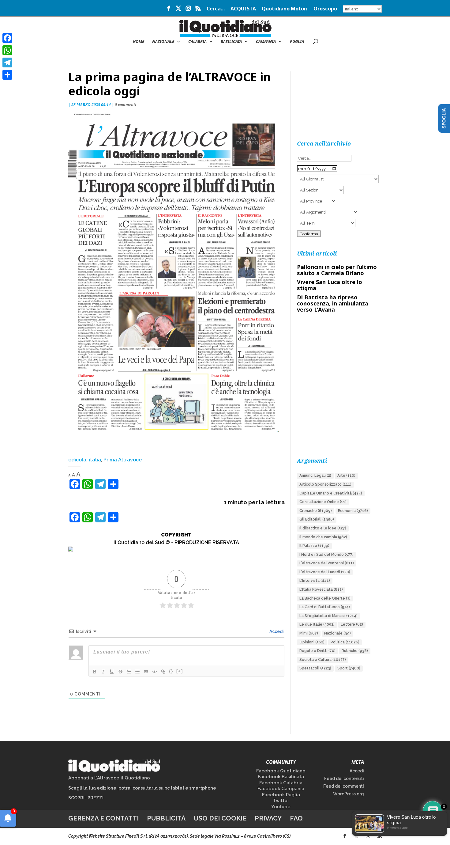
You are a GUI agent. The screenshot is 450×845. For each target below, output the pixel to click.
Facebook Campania (280, 788)
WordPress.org (348, 793)
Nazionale (337, 633)
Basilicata (231, 41)
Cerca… (216, 9)
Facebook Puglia (281, 795)
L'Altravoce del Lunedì (324, 572)
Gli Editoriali (316, 519)
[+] (179, 671)
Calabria (197, 41)
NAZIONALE (163, 41)
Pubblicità (166, 818)
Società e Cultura (322, 659)
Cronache (315, 511)
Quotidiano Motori (285, 9)
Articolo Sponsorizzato (325, 484)
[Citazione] (146, 671)
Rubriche (355, 651)
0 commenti (125, 104)
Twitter (281, 800)
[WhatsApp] (7, 50)
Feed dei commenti (343, 786)
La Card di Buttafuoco (324, 607)
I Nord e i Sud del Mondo (326, 554)
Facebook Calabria (280, 783)
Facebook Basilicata (281, 776)
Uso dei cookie (220, 818)
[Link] (163, 671)
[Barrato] (120, 671)
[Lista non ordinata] (137, 671)
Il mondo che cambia (323, 537)
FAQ (296, 818)
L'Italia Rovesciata (321, 589)
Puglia (297, 41)
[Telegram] (7, 62)
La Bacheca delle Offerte (325, 598)
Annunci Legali (315, 475)
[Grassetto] (94, 671)
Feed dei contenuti (344, 778)
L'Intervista (314, 580)
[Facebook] (7, 38)
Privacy (268, 818)
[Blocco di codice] (154, 671)
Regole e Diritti (317, 651)
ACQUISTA (243, 9)
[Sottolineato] (111, 671)
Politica (345, 642)
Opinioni (311, 642)
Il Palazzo (314, 546)
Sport (348, 668)
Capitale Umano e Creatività (330, 493)
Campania (266, 41)
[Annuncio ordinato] (129, 671)
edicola (77, 460)
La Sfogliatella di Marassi (328, 616)
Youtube (281, 806)
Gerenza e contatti (103, 818)
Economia (353, 511)
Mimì (308, 633)
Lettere (352, 624)
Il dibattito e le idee (322, 528)
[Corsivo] (103, 671)
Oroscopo (325, 9)
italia (95, 460)
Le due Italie (317, 624)
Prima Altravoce (122, 460)
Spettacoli (315, 668)
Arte (346, 475)
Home (138, 41)
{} (171, 671)
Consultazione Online (323, 502)
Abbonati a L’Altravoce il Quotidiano (109, 778)
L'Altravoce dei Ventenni (326, 563)
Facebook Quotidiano (281, 771)
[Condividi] (7, 75)
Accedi (276, 631)
